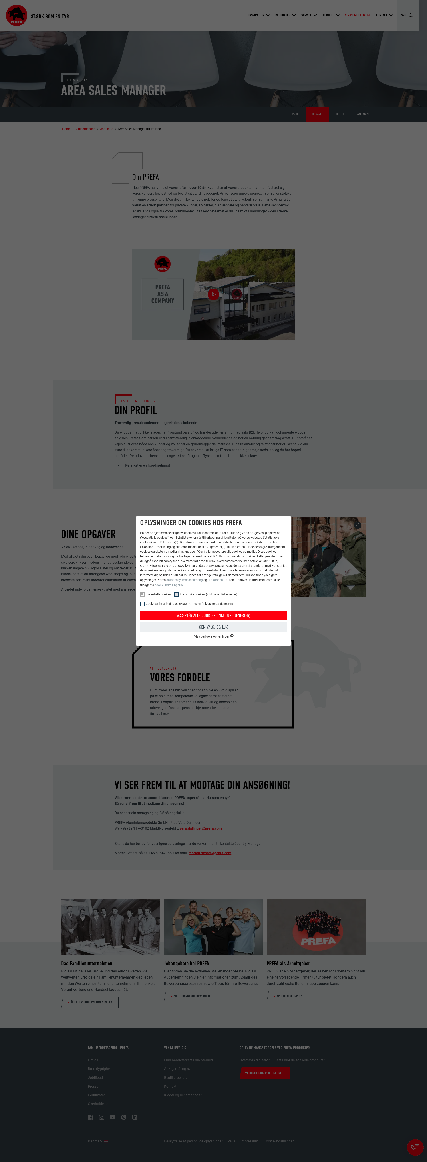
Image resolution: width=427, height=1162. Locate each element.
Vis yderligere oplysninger (212, 636)
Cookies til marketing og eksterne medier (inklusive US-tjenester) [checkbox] (189, 603)
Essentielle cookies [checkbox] (158, 594)
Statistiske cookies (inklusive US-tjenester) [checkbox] (208, 594)
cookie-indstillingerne (169, 585)
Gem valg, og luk (213, 627)
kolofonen (216, 580)
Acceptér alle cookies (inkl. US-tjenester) (213, 615)
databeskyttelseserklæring (184, 580)
